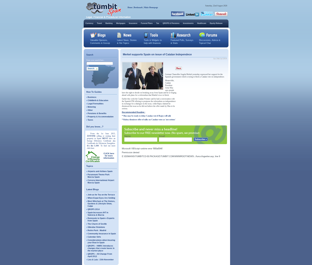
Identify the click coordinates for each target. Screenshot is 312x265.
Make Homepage (151, 7)
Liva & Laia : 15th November (101, 260)
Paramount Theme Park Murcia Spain (99, 175)
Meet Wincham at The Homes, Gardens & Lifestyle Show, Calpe (101, 203)
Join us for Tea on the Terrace (101, 195)
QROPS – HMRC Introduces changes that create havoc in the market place (101, 248)
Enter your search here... (95, 60)
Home (130, 7)
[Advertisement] (202, 99)
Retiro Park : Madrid (97, 230)
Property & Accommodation (100, 117)
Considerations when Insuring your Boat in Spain (101, 241)
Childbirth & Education (98, 100)
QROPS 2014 (94, 209)
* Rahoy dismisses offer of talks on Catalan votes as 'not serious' (149, 119)
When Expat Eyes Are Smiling (101, 198)
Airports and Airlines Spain (100, 171)
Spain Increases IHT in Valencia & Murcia (98, 213)
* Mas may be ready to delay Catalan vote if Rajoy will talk (146, 116)
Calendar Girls (94, 237)
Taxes (90, 120)
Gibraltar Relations (96, 227)
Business (92, 97)
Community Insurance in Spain (102, 234)
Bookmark (138, 7)
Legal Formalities (96, 104)
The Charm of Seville (97, 224)
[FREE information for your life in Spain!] (108, 18)
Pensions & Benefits (97, 113)
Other (90, 110)
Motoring (92, 107)
